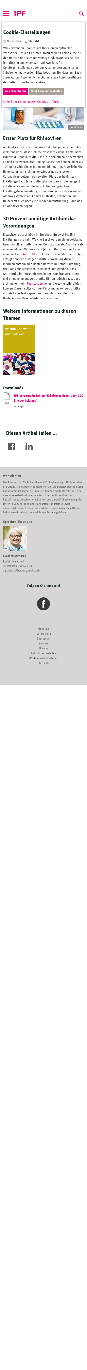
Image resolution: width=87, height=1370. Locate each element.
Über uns (43, 629)
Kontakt (43, 643)
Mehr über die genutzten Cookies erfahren (31, 101)
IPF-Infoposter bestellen (43, 658)
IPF (20, 14)
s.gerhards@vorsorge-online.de (21, 570)
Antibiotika (30, 254)
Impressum (43, 638)
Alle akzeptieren (15, 91)
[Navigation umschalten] (6, 13)
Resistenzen (35, 283)
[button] (12, 447)
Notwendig (14, 41)
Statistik (34, 41)
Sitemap (44, 648)
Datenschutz (43, 633)
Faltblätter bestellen (43, 653)
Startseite (43, 663)
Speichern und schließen (46, 91)
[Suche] (81, 13)
